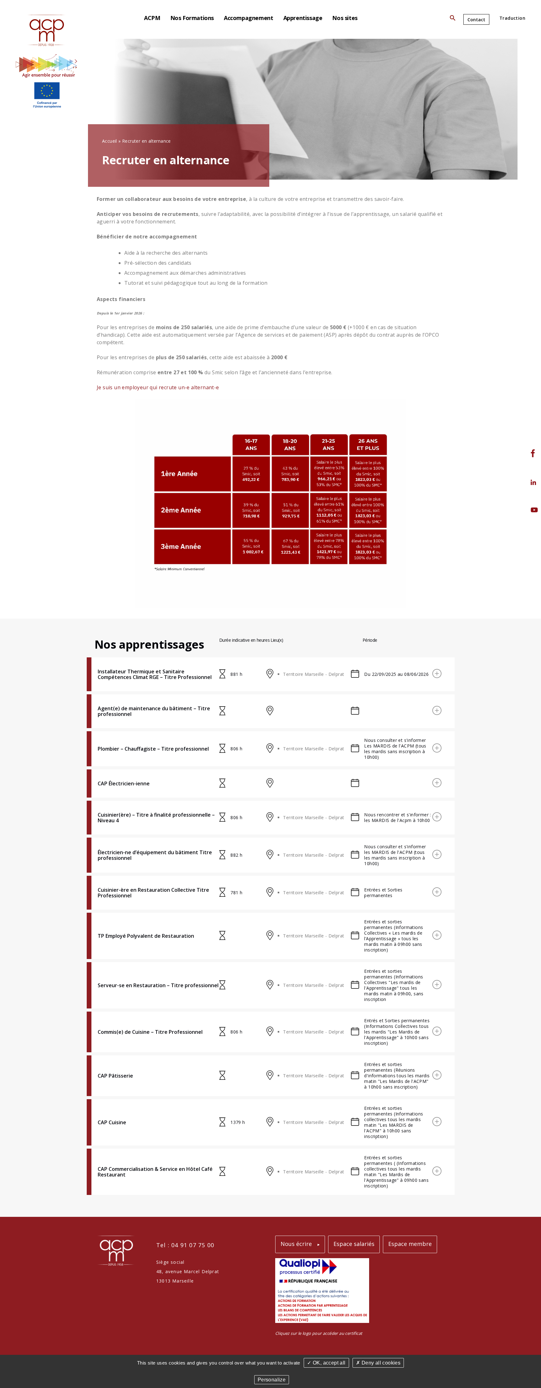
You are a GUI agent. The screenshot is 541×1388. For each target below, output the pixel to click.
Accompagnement (248, 18)
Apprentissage (302, 18)
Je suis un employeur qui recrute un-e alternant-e (158, 387)
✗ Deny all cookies (378, 1362)
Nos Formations (192, 18)
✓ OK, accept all (326, 1362)
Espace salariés (353, 1244)
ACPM (152, 18)
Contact (476, 20)
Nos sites (344, 18)
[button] (453, 19)
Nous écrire (296, 1244)
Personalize (272, 1379)
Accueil (109, 141)
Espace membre (410, 1244)
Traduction (512, 18)
